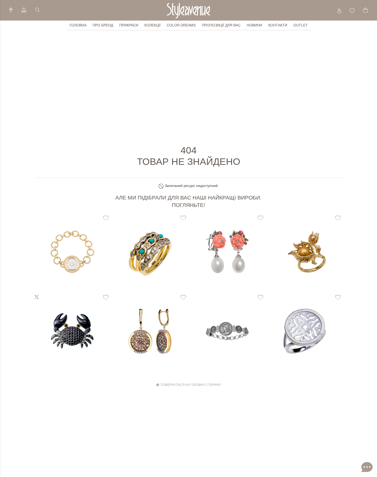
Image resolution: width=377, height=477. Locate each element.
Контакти (277, 25)
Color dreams (181, 25)
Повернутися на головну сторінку (190, 385)
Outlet (300, 25)
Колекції (152, 25)
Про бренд (103, 25)
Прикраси (128, 25)
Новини (254, 25)
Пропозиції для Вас (221, 25)
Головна (78, 25)
